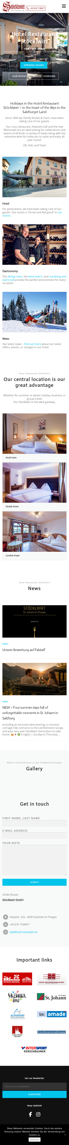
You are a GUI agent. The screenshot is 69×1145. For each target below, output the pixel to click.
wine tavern (35, 276)
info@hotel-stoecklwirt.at (23, 932)
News (5, 644)
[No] (65, 1134)
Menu (64, 6)
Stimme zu (34, 1139)
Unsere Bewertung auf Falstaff (23, 650)
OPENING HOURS (34, 65)
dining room (15, 276)
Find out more (32, 344)
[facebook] (30, 1114)
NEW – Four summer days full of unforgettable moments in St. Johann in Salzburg (30, 712)
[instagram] (38, 1114)
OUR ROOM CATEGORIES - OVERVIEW (33, 76)
